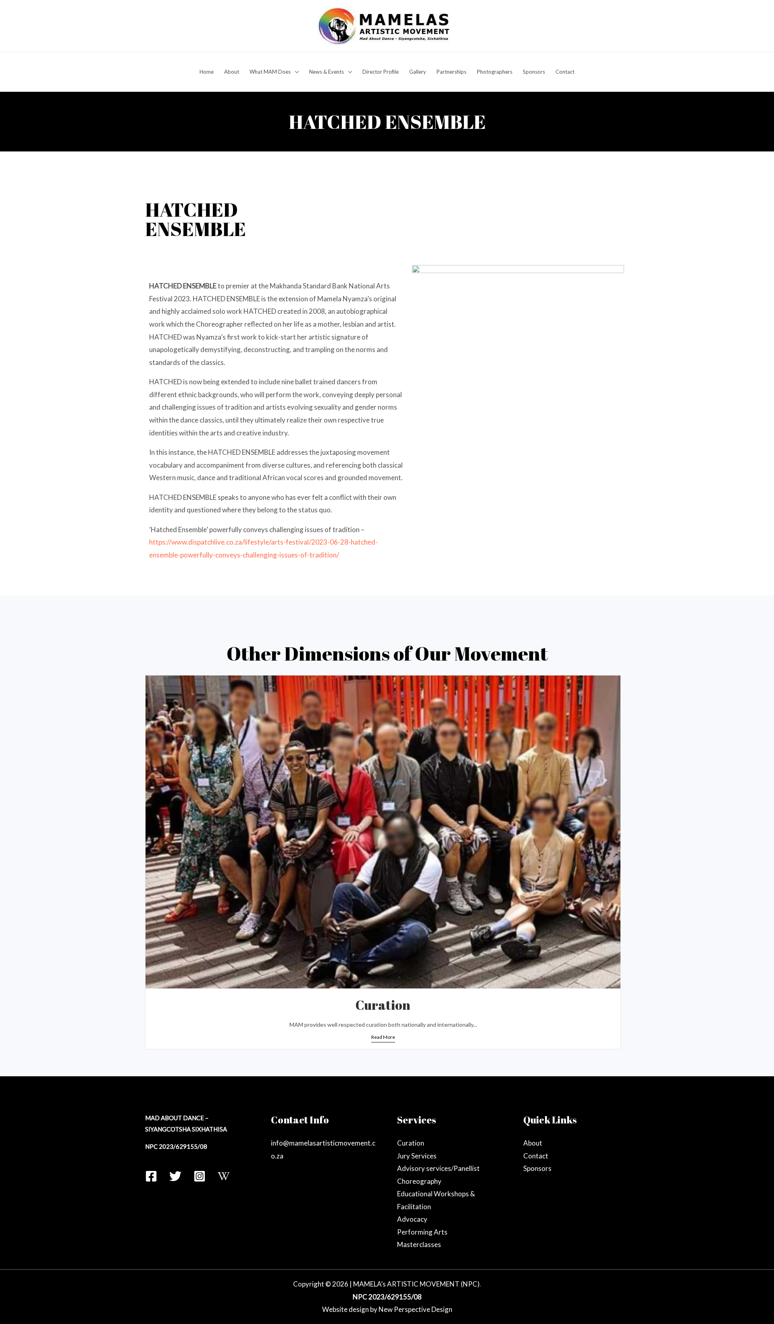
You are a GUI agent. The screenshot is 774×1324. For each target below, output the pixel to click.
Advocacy (412, 1219)
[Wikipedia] (224, 1176)
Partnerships (451, 71)
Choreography (419, 1181)
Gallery (417, 71)
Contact (565, 71)
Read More (383, 1037)
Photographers (494, 71)
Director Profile (380, 71)
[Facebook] (151, 1176)
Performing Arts (422, 1232)
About (231, 71)
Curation (383, 1004)
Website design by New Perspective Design (387, 1309)
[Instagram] (200, 1176)
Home (207, 71)
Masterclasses (419, 1244)
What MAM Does (270, 71)
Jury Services (417, 1156)
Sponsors (534, 71)
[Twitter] (175, 1176)
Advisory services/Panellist (438, 1168)
